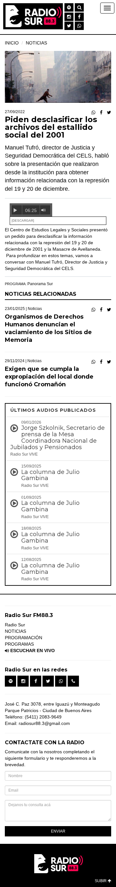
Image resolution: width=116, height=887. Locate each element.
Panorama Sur (40, 284)
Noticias (35, 308)
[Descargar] (23, 220)
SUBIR (101, 881)
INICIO (12, 42)
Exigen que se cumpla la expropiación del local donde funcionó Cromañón (49, 376)
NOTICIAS (36, 42)
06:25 (31, 210)
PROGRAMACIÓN (23, 637)
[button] (68, 7)
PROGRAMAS (19, 644)
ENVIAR (58, 831)
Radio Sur (15, 624)
